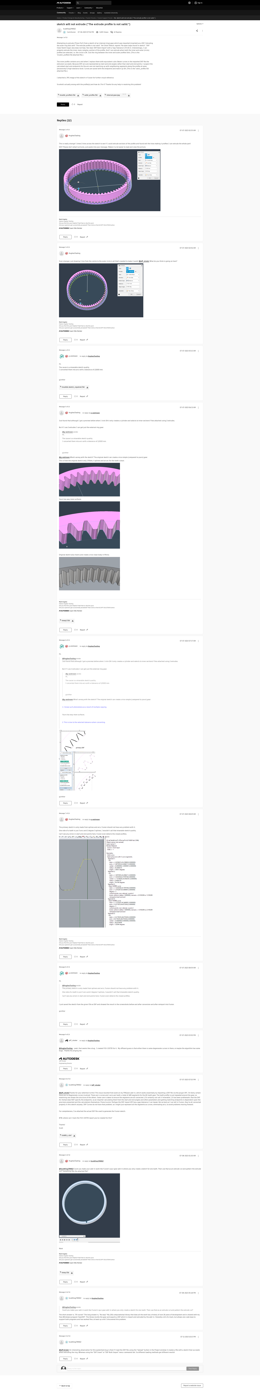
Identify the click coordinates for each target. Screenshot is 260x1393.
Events (85, 13)
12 (66, 1292)
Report (80, 104)
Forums (71, 13)
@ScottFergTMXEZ (66, 1169)
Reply (63, 104)
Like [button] (72, 104)
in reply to (90, 356)
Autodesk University (111, 13)
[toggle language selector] (189, 3)
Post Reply (193, 1368)
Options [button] (199, 24)
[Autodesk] (64, 3)
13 (66, 1336)
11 (66, 1155)
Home (59, 18)
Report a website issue (192, 1385)
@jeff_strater (144, 261)
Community (61, 12)
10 (66, 1079)
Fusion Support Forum (105, 18)
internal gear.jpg (113, 95)
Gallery (99, 13)
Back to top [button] (65, 1386)
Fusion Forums (91, 18)
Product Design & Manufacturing (73, 18)
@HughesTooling (69, 658)
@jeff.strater (64, 1350)
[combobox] (93, 3)
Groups (92, 13)
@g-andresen (67, 432)
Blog (79, 13)
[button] (202, 30)
